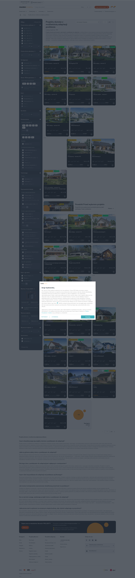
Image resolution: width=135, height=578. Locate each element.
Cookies (50, 312)
